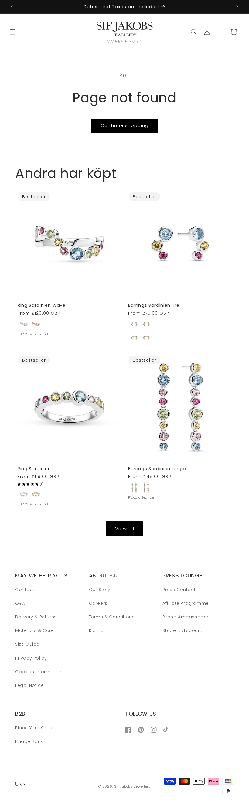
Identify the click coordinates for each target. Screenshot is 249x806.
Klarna (96, 630)
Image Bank (29, 741)
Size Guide (27, 644)
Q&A (20, 603)
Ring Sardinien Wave (42, 305)
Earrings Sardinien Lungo (157, 468)
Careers (98, 603)
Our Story (100, 590)
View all (124, 528)
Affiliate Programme (185, 603)
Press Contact (179, 590)
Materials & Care (34, 630)
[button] (12, 31)
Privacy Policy (31, 658)
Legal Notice (29, 685)
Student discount (182, 630)
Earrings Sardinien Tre (153, 305)
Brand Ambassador (185, 617)
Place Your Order (34, 728)
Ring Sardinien (34, 468)
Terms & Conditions (112, 617)
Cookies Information (39, 672)
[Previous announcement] (12, 6)
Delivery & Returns (36, 617)
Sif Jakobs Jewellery (132, 786)
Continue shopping (124, 125)
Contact (24, 590)
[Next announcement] (237, 6)
